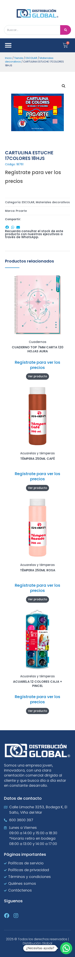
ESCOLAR (31, 58)
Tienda (18, 58)
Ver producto (37, 376)
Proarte (21, 211)
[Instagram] (15, 915)
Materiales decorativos (53, 202)
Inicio (8, 58)
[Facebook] (6, 915)
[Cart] (65, 45)
